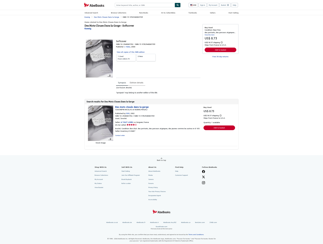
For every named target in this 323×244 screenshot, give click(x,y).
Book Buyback (127, 179)
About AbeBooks (154, 171)
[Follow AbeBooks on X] (203, 177)
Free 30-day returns (220, 56)
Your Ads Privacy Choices (157, 191)
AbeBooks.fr (141, 222)
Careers (151, 179)
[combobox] (145, 5)
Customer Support (181, 175)
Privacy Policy (153, 187)
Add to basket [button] (220, 50)
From (124, 57)
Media (150, 175)
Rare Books (143, 13)
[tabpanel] (158, 90)
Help (234, 5)
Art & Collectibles (168, 13)
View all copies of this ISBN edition (131, 52)
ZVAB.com (213, 222)
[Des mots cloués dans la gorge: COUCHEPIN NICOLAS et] (100, 140)
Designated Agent (154, 195)
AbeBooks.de (127, 222)
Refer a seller (126, 183)
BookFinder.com (161, 228)
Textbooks (192, 13)
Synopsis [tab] (122, 82)
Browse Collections (118, 13)
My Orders (98, 183)
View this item (209, 35)
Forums (151, 183)
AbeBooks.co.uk (112, 222)
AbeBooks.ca (185, 222)
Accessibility (152, 199)
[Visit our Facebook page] (203, 171)
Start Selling (233, 13)
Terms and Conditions (196, 234)
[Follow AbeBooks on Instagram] (203, 183)
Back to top (161, 160)
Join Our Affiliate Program (131, 175)
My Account (213, 5)
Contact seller (120, 135)
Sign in (202, 5)
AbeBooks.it (154, 222)
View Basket (99, 187)
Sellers (213, 13)
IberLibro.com (200, 222)
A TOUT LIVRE (127, 122)
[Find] (177, 5)
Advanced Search (91, 13)
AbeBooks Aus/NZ (169, 222)
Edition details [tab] (136, 82)
